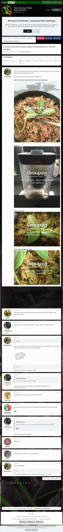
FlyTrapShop (41, 38)
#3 (59, 322)
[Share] (57, 69)
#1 (59, 69)
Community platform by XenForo (25, 519)
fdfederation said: (20, 421)
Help (39, 516)
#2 (59, 310)
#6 (59, 392)
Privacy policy (34, 516)
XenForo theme (42, 519)
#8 (59, 418)
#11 (59, 463)
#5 (59, 374)
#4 (59, 337)
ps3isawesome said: (20, 378)
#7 (59, 404)
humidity (28, 51)
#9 (59, 438)
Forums (56, 9)
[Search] (24, 2)
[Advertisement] (31, 297)
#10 (59, 451)
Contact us (18, 516)
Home (43, 516)
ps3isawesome (7, 51)
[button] (20, 2)
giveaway (23, 51)
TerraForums (57, 38)
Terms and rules (26, 516)
